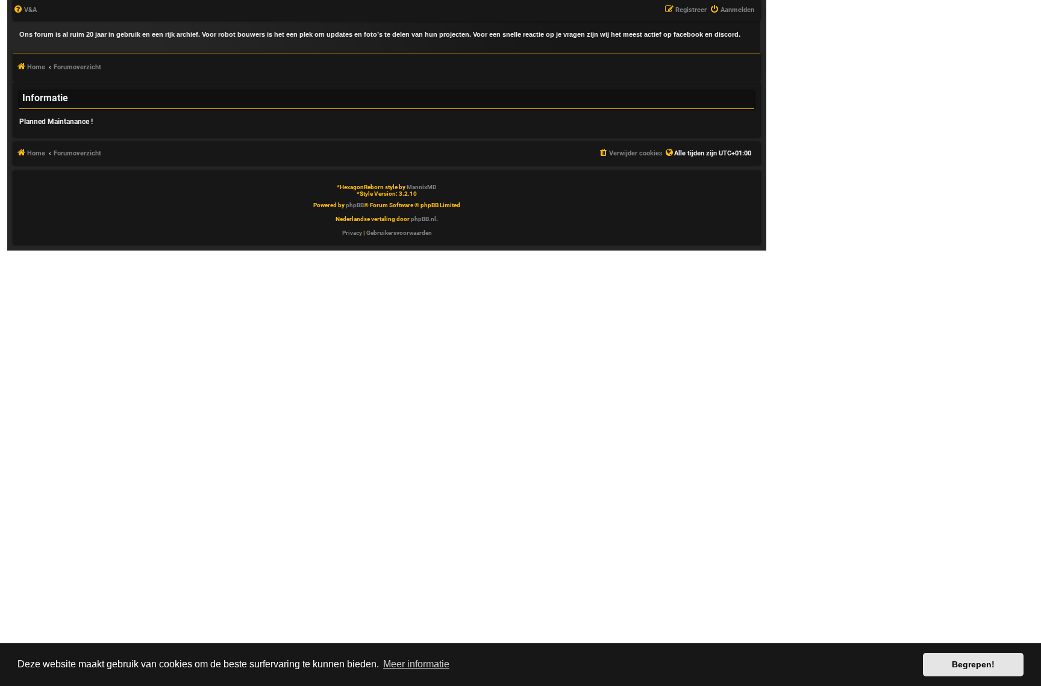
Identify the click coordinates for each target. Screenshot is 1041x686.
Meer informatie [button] (416, 664)
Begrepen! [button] (973, 664)
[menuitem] (25, 10)
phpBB (355, 205)
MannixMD (422, 187)
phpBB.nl (423, 219)
